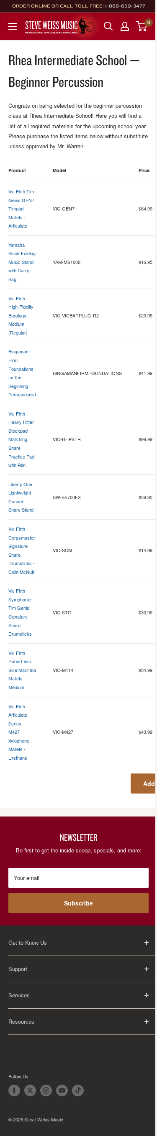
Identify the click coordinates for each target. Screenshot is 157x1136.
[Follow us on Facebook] (14, 1090)
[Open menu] (12, 26)
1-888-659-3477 (125, 6)
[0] (141, 26)
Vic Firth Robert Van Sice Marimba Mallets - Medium (22, 669)
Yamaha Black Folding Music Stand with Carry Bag (22, 261)
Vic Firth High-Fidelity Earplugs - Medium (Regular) (20, 315)
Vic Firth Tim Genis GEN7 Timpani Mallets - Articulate (21, 208)
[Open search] (108, 26)
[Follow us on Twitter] (30, 1090)
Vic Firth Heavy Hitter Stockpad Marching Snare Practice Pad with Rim (21, 439)
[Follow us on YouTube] (62, 1090)
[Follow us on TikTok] (78, 1090)
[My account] (125, 26)
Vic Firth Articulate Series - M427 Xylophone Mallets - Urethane (18, 732)
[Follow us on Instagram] (46, 1090)
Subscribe (78, 903)
